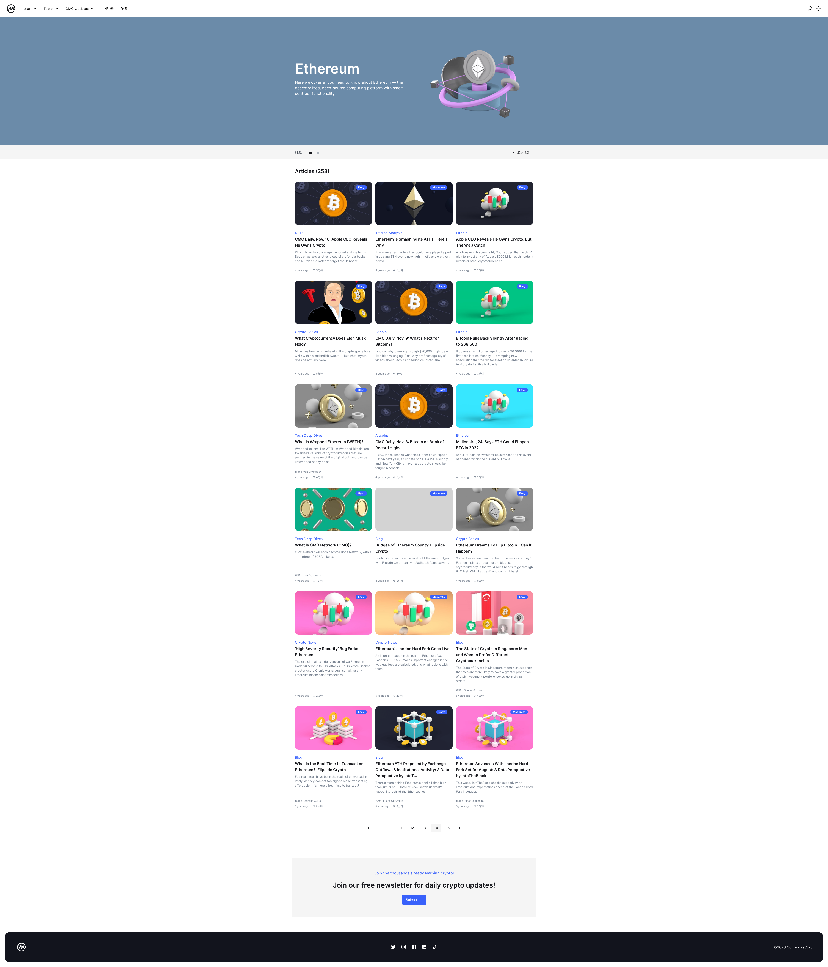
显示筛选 (523, 152)
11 (400, 828)
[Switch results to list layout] (317, 152)
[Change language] (818, 8)
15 (448, 828)
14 (436, 828)
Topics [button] (49, 8)
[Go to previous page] (368, 828)
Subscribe (414, 900)
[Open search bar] (810, 8)
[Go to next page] (460, 828)
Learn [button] (27, 8)
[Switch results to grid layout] (310, 152)
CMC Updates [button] (77, 8)
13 (424, 828)
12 (412, 828)
